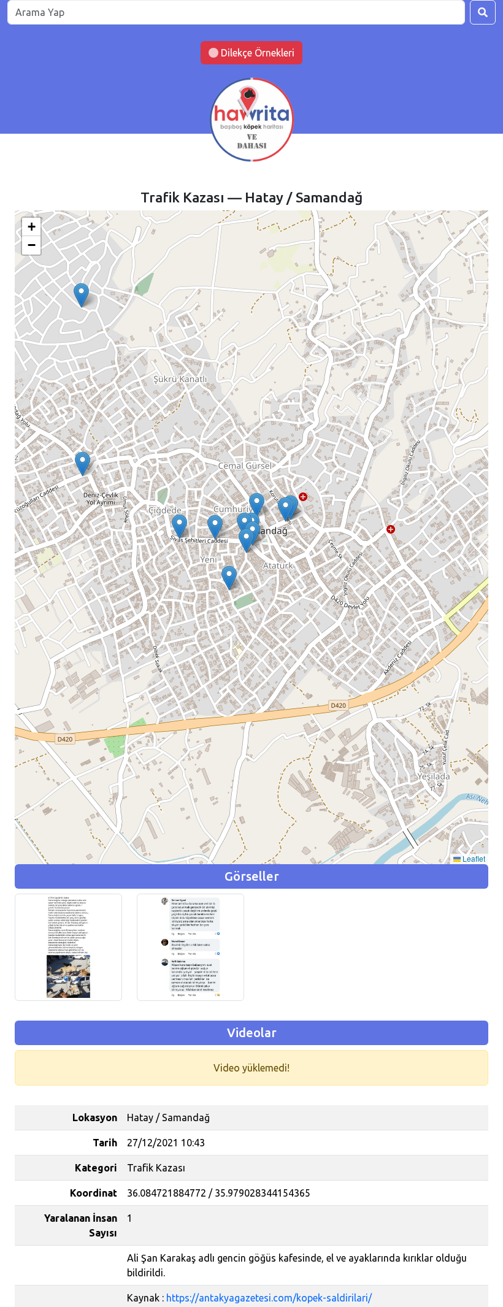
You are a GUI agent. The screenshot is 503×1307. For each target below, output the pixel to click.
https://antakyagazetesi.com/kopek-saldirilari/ (269, 1297)
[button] (256, 505)
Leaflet (473, 858)
